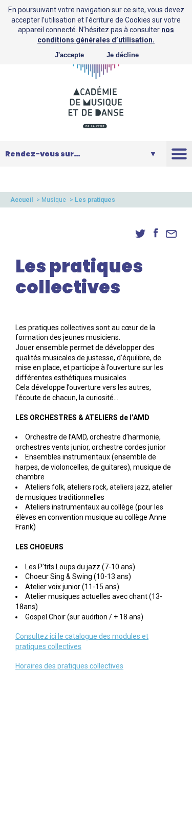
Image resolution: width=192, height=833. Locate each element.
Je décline (122, 55)
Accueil (21, 199)
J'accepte (69, 55)
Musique (53, 199)
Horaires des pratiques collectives (69, 666)
